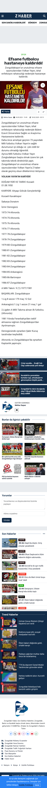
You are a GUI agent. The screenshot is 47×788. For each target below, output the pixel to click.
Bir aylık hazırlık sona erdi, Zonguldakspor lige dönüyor (12, 458)
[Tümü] (44, 534)
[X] (15, 734)
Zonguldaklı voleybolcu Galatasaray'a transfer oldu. (35, 438)
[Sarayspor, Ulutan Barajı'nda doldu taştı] (12, 429)
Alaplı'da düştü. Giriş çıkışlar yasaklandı (30, 544)
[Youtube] (32, 734)
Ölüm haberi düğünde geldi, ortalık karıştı (30, 601)
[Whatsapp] (36, 734)
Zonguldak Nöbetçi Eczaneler (16, 741)
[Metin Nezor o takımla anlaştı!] (35, 469)
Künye (15, 765)
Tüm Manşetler (10, 754)
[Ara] (44, 16)
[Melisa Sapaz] (7, 407)
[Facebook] (11, 734)
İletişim (6, 765)
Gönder (7, 520)
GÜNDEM (32, 22)
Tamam (37, 785)
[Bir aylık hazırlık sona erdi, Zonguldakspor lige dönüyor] (12, 449)
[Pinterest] (19, 734)
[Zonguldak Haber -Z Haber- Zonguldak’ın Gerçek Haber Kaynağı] (23, 16)
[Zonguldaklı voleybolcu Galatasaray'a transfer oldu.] (35, 429)
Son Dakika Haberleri (13, 756)
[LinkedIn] (28, 734)
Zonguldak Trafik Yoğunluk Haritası (18, 748)
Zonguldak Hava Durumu (14, 743)
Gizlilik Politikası (27, 765)
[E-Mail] (17, 410)
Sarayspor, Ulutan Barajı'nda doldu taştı (28, 590)
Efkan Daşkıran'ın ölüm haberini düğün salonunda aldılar (31, 556)
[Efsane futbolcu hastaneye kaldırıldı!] (23, 95)
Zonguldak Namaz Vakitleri (15, 746)
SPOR (23, 54)
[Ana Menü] (2, 16)
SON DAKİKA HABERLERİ (13, 22)
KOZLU (21, 597)
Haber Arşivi (9, 759)
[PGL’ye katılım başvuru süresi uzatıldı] (12, 469)
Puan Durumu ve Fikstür (14, 751)
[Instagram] (23, 734)
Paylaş (6, 111)
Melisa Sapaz (8, 117)
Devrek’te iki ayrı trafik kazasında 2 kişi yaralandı (30, 567)
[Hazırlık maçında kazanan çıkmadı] (35, 449)
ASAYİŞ (21, 540)
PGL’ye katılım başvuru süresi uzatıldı (10, 477)
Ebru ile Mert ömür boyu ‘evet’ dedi (31, 578)
